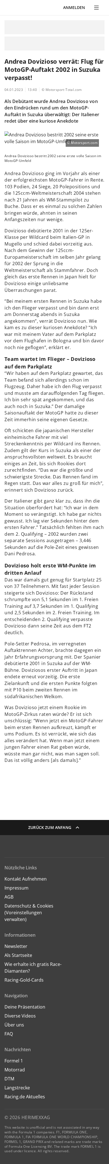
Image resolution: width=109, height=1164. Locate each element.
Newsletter (15, 946)
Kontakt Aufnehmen (25, 879)
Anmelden (74, 7)
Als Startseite (18, 955)
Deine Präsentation (25, 1007)
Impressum (16, 888)
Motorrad (14, 1070)
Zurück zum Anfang (49, 827)
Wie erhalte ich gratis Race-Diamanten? (32, 967)
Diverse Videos (20, 1016)
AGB (8, 897)
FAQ (8, 1034)
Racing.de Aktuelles (24, 1097)
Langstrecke (17, 1088)
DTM (9, 1079)
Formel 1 (13, 1061)
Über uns (14, 1025)
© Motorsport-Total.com (62, 89)
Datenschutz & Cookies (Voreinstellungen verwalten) (28, 912)
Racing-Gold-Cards (24, 980)
